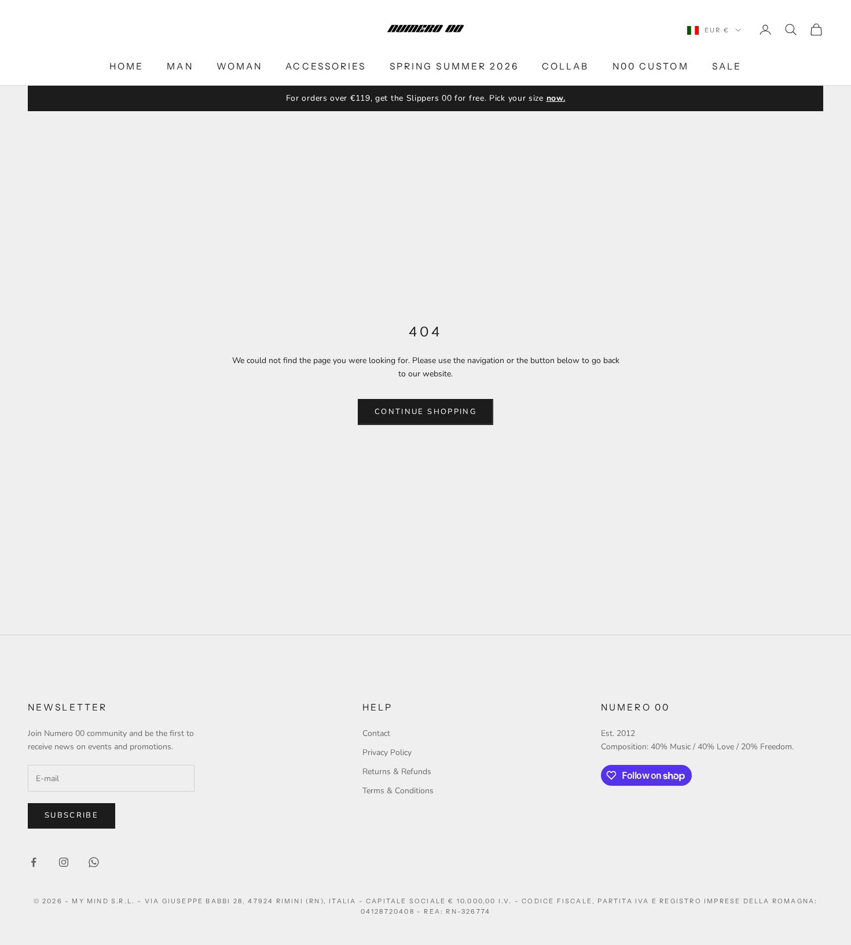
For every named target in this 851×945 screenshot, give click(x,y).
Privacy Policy (387, 752)
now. (556, 98)
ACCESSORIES (325, 66)
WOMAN (240, 66)
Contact (376, 733)
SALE (727, 66)
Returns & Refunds (396, 771)
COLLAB (565, 66)
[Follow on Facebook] (33, 862)
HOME (126, 66)
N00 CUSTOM (650, 66)
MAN (180, 66)
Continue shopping (425, 411)
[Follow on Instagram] (63, 862)
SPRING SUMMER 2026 (454, 66)
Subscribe (71, 815)
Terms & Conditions (398, 790)
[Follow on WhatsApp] (94, 862)
